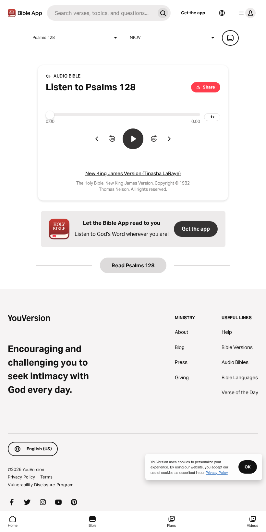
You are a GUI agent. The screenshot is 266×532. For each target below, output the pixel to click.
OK (248, 466)
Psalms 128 (43, 37)
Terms (46, 476)
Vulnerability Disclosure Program (40, 484)
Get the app (193, 12)
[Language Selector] (221, 12)
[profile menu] (246, 12)
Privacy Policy (21, 476)
